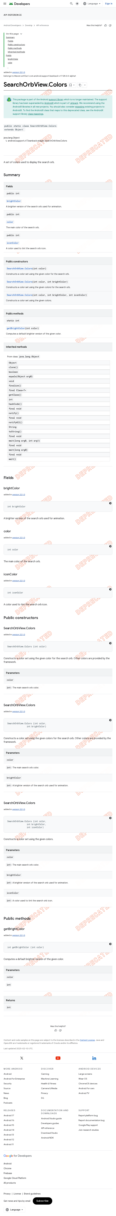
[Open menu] (5, 3)
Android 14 (9, 1130)
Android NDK (47, 1137)
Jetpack (74, 103)
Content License (87, 1040)
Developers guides (50, 1123)
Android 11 (9, 1144)
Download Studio (49, 1133)
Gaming (45, 1074)
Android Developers (12, 25)
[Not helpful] (110, 25)
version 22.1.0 (18, 72)
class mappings (35, 114)
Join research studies (89, 1130)
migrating (79, 106)
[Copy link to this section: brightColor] (23, 488)
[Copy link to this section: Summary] (23, 175)
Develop (28, 25)
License (17, 1194)
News (6, 1093)
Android (7, 1074)
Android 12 (9, 1139)
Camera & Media (49, 1088)
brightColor (14, 201)
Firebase (8, 1173)
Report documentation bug (92, 1120)
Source (7, 1088)
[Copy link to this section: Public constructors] (41, 618)
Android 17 (9, 1115)
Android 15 (9, 1125)
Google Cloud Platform (15, 1178)
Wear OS (83, 1078)
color (10, 222)
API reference (13, 15)
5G (42, 1098)
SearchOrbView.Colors (19, 268)
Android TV (84, 1093)
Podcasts (8, 1102)
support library (56, 99)
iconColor (13, 242)
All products (10, 1183)
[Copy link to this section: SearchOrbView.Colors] (38, 628)
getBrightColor (16, 328)
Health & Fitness (48, 1083)
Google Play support (88, 1125)
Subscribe (42, 1200)
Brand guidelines (32, 1194)
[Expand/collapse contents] (21, 34)
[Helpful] (105, 25)
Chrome (7, 1168)
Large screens (85, 1074)
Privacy (44, 1093)
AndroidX (48, 103)
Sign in (108, 3)
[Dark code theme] (110, 503)
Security (7, 1083)
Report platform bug (88, 1115)
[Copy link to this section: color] (14, 531)
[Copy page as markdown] (80, 85)
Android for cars (86, 1088)
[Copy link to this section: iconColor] (20, 574)
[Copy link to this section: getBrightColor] (28, 929)
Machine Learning (49, 1078)
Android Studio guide (51, 1118)
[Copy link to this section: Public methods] (34, 919)
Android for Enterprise (14, 1078)
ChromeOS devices (88, 1083)
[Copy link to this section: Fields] (17, 478)
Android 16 (9, 1120)
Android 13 (9, 1134)
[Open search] (71, 3)
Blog (6, 1098)
